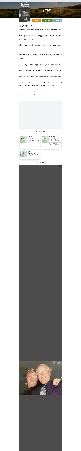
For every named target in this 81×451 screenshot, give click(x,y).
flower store (42, 94)
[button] (23, 138)
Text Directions (52, 146)
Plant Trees (58, 146)
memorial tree (29, 94)
